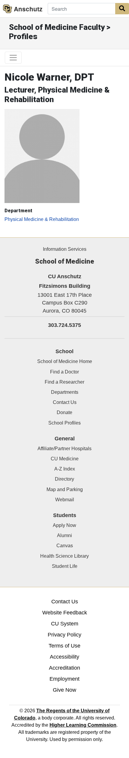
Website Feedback (64, 613)
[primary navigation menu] (13, 58)
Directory (64, 479)
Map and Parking (64, 489)
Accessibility (64, 657)
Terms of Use (64, 646)
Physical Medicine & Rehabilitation (41, 219)
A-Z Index (64, 468)
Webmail (64, 499)
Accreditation (64, 668)
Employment (65, 679)
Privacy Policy (64, 635)
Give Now (64, 690)
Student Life (64, 566)
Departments (64, 392)
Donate (64, 412)
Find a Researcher (64, 382)
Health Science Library (64, 556)
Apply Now (64, 525)
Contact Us (64, 402)
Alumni (64, 535)
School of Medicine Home (64, 361)
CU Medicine (65, 458)
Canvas (64, 545)
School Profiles (64, 422)
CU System (64, 624)
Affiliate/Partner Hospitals (65, 448)
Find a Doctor (64, 371)
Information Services (64, 249)
